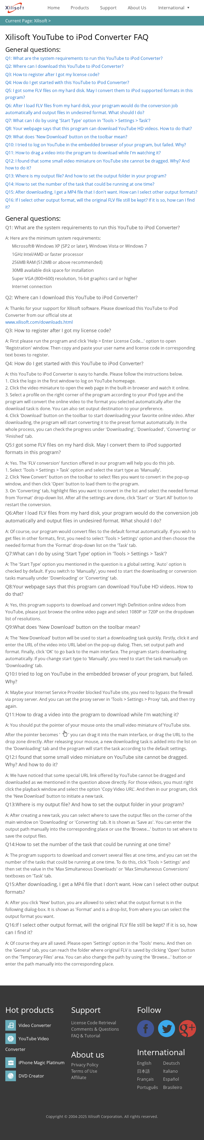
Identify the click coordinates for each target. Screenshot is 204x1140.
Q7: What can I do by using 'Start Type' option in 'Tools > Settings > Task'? (77, 120)
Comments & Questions (95, 1029)
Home (54, 8)
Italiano (170, 1071)
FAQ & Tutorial (85, 1036)
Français (145, 1079)
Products (80, 8)
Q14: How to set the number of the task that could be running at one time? (79, 184)
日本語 (143, 1071)
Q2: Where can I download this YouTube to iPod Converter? (64, 66)
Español (171, 1079)
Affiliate (78, 1077)
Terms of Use (84, 1071)
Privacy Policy (84, 1065)
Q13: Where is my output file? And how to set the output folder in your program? (85, 176)
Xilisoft (40, 21)
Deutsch (171, 1063)
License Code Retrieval (93, 1023)
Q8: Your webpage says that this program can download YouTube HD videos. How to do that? (98, 128)
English (144, 1063)
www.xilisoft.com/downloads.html (39, 322)
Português (147, 1087)
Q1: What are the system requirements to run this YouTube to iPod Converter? (84, 58)
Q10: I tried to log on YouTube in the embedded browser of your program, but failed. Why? (95, 145)
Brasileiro (172, 1087)
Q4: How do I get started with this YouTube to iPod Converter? (67, 82)
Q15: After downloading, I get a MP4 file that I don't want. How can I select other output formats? (101, 192)
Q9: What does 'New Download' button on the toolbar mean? (66, 137)
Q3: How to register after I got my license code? (52, 74)
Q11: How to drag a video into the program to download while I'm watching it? (83, 153)
